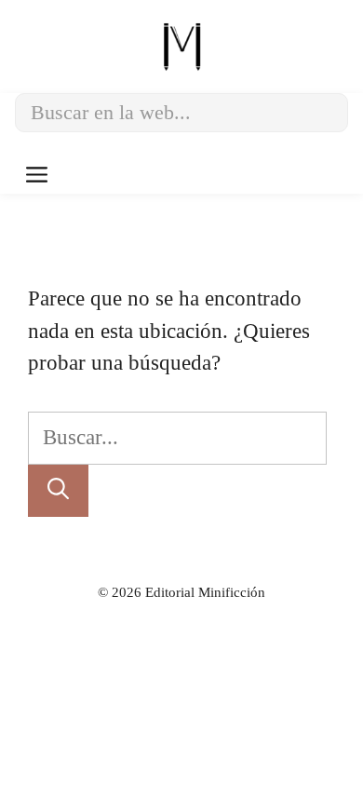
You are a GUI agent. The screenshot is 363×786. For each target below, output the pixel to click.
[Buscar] (58, 491)
